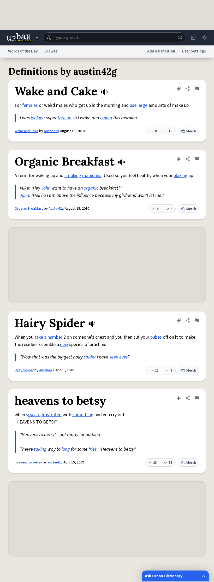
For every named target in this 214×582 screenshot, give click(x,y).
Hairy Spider (24, 370)
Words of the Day (23, 51)
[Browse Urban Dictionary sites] (22, 37)
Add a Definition (161, 51)
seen (113, 357)
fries (92, 449)
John (45, 188)
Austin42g (51, 131)
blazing (180, 175)
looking (38, 118)
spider (90, 357)
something (82, 414)
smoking (72, 175)
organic (91, 188)
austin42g (55, 462)
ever (123, 357)
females (30, 105)
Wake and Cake (26, 131)
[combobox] (114, 37)
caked (106, 118)
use (133, 105)
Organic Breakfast (29, 208)
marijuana (92, 175)
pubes (156, 337)
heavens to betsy (28, 462)
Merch (191, 131)
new (64, 344)
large (142, 105)
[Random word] (180, 37)
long (66, 449)
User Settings (194, 51)
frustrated (51, 414)
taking (40, 449)
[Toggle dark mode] (204, 37)
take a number (48, 337)
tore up (65, 118)
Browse (50, 51)
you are (33, 414)
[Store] (193, 37)
